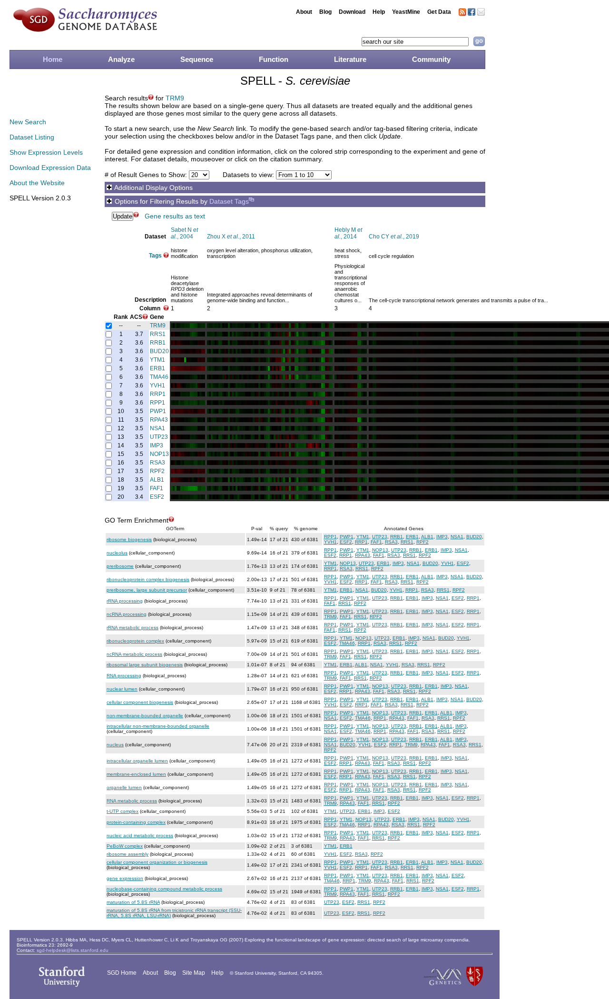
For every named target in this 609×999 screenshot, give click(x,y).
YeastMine (406, 12)
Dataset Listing (32, 137)
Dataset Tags (229, 201)
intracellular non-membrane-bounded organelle (158, 726)
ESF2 (157, 497)
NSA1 (157, 428)
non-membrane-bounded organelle (145, 715)
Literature (350, 59)
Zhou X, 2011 (231, 236)
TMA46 (159, 377)
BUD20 (159, 351)
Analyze (121, 59)
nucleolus (117, 552)
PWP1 (158, 411)
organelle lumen (124, 787)
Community (431, 59)
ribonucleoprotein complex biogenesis (148, 579)
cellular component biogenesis (140, 702)
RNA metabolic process (132, 800)
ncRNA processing (127, 614)
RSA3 (157, 462)
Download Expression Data (50, 167)
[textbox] (415, 41)
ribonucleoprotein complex (135, 640)
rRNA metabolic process (132, 627)
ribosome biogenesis (129, 539)
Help (379, 12)
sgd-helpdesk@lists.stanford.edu (72, 950)
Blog (325, 12)
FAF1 (156, 488)
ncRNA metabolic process (134, 654)
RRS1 (158, 334)
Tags (155, 255)
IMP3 (156, 445)
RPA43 (159, 419)
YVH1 (157, 385)
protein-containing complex (136, 822)
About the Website (37, 183)
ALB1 (157, 479)
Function (273, 59)
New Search (28, 122)
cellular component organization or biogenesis (157, 862)
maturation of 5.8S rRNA (133, 902)
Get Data (439, 12)
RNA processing (124, 675)
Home (52, 59)
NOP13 (159, 454)
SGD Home (122, 972)
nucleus (115, 744)
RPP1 (157, 402)
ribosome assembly (127, 854)
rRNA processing (125, 600)
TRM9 (175, 98)
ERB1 (157, 368)
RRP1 (158, 394)
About (304, 12)
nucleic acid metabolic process (140, 835)
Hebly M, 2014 (348, 233)
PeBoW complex (125, 846)
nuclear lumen (122, 689)
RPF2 (157, 471)
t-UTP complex (122, 811)
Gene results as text (175, 216)
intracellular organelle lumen (137, 760)
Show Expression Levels (46, 152)
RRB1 (158, 342)
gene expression (125, 878)
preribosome (120, 566)
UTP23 (159, 437)
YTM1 (157, 359)
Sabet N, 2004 (184, 233)
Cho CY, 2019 (394, 236)
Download (352, 12)
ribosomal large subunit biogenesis (145, 664)
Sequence (196, 59)
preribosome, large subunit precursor (147, 590)
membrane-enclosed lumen (136, 774)
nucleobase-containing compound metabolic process (164, 888)
